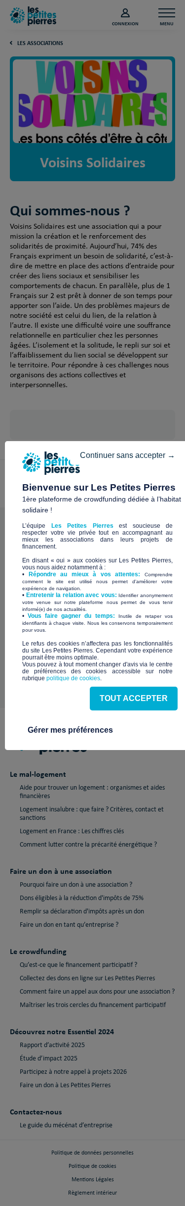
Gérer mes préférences (70, 730)
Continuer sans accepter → (127, 455)
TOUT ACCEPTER (134, 698)
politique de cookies (73, 678)
